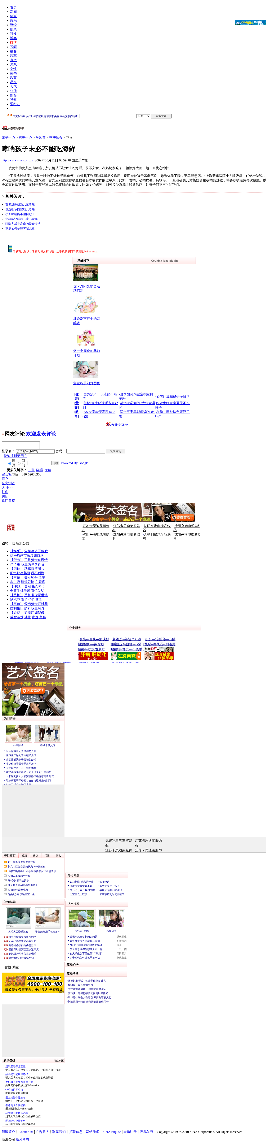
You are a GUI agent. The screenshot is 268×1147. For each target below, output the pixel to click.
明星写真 (37, 608)
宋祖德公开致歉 (36, 551)
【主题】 (16, 577)
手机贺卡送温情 (36, 560)
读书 (13, 73)
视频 (13, 47)
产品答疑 (146, 1132)
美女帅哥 (31, 577)
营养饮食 (56, 137)
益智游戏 (16, 617)
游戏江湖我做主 (36, 612)
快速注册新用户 (15, 456)
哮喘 (39, 470)
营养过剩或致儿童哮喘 (20, 204)
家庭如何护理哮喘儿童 (20, 228)
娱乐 (13, 20)
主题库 (40, 582)
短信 (13, 91)
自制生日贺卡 (20, 608)
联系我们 (59, 1132)
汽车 (13, 55)
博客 (13, 38)
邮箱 (13, 95)
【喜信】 (16, 604)
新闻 (13, 11)
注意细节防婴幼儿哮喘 (20, 209)
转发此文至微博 (118, 424)
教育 (13, 77)
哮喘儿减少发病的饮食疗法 (23, 223)
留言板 (7, 474)
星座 (13, 82)
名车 (42, 577)
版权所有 (22, 1139)
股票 (13, 29)
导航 (13, 99)
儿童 (31, 470)
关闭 (5, 496)
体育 (13, 16)
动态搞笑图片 (34, 568)
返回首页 (8, 501)
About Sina (26, 1132)
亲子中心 (8, 137)
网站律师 (92, 1132)
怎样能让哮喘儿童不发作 (21, 219)
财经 (13, 25)
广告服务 (42, 1132)
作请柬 (15, 564)
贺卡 (24, 599)
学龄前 (41, 137)
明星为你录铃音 (32, 564)
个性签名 (35, 599)
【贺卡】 (16, 560)
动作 (27, 617)
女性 (13, 69)
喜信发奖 (37, 590)
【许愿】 (16, 586)
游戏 (13, 64)
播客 (13, 51)
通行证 (15, 104)
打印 (5, 492)
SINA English (112, 1132)
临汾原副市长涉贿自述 (27, 555)
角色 (42, 617)
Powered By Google (74, 463)
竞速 (35, 617)
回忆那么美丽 (20, 573)
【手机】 (16, 595)
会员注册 (130, 1132)
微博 (13, 42)
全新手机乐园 (20, 590)
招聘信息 (75, 1132)
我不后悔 (37, 573)
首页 (13, 7)
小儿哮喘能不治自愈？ (20, 214)
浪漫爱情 (27, 582)
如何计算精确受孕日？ (173, 396)
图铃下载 (8, 543)
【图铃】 (16, 568)
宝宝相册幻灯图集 (86, 383)
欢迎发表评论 (41, 433)
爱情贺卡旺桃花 (36, 604)
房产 (13, 60)
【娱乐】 (16, 551)
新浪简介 (8, 1132)
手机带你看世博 (36, 595)
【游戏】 (16, 612)
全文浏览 (8, 483)
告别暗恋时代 (34, 586)
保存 (5, 479)
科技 (13, 33)
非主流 (15, 582)
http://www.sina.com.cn (17, 160)
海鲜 (48, 470)
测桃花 (15, 599)
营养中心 (25, 137)
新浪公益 (22, 543)
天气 (13, 86)
